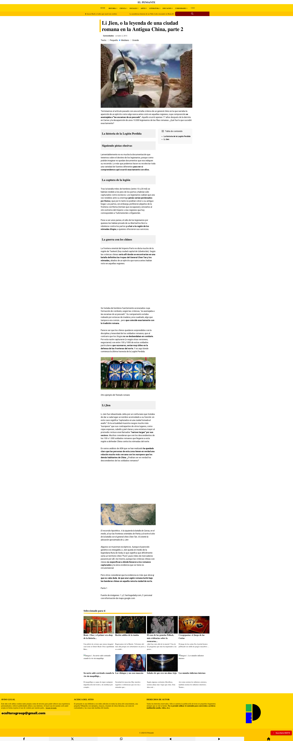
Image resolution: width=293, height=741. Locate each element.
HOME (102, 8)
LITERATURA (154, 8)
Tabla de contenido (173, 131)
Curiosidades (108, 36)
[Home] (268, 740)
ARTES (143, 8)
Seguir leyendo (51, 708)
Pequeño (114, 40)
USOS (193, 8)
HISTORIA (112, 8)
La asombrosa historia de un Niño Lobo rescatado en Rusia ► (152, 14)
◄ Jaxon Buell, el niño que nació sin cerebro (101, 14)
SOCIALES (133, 8)
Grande (135, 40)
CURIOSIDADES (180, 8)
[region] (175, 164)
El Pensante (146, 2)
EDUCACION (167, 8)
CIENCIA (123, 8)
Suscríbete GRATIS (283, 733)
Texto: (104, 40)
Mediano (125, 40)
